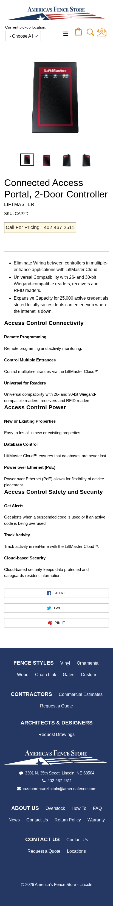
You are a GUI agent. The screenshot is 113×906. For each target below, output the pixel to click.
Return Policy (68, 820)
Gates (68, 674)
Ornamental (88, 663)
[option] (27, 159)
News (14, 820)
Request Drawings (56, 734)
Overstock (55, 808)
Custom (88, 674)
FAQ (97, 808)
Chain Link (45, 674)
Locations (76, 851)
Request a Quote (56, 706)
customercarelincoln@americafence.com (60, 788)
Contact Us (37, 820)
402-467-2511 (59, 780)
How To (79, 808)
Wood (23, 674)
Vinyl (65, 663)
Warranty (96, 820)
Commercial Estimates (81, 694)
